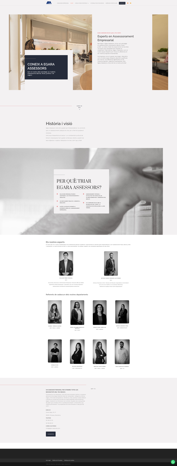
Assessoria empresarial (63, 3)
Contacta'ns (51, 434)
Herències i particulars (111, 3)
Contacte (122, 3)
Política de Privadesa (57, 460)
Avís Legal (48, 460)
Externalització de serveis (97, 3)
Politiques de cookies (69, 460)
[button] (173, 462)
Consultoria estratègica (81, 3)
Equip (72, 3)
